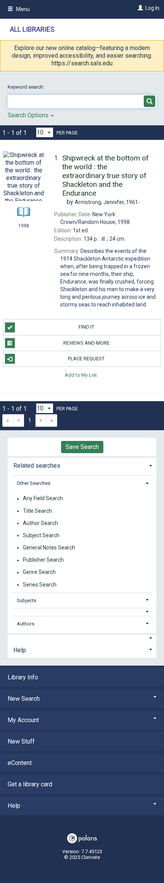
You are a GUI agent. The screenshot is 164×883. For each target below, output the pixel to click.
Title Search (37, 511)
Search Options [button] (29, 115)
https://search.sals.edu (82, 63)
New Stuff (21, 741)
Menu (22, 9)
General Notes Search (49, 547)
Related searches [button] (36, 465)
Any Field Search (43, 499)
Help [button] (19, 650)
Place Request (86, 358)
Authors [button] (25, 624)
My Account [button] (23, 720)
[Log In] (139, 8)
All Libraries (32, 29)
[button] (82, 612)
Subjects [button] (26, 600)
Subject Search (41, 535)
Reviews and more (86, 343)
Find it (86, 327)
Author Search (40, 523)
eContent (20, 762)
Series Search (39, 585)
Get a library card (30, 784)
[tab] (82, 464)
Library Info (23, 677)
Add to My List (81, 375)
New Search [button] (24, 698)
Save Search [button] (82, 446)
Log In (152, 8)
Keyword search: (26, 87)
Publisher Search (43, 560)
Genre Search (39, 572)
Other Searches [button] (33, 483)
